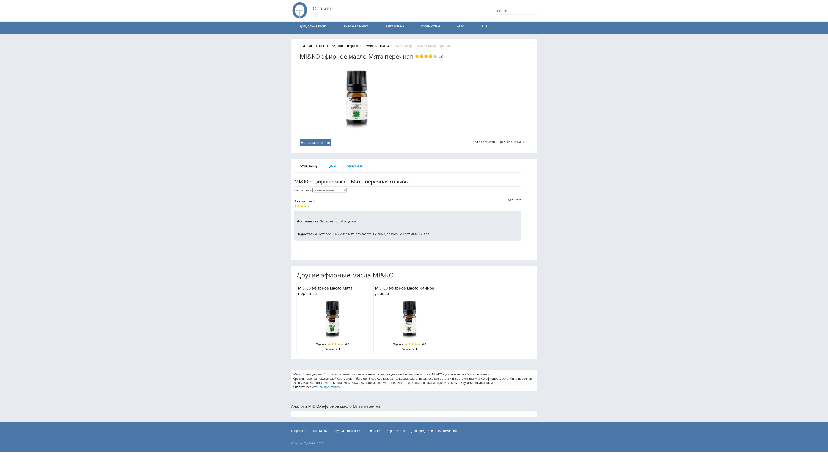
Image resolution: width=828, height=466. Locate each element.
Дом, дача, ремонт (313, 26)
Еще (484, 26)
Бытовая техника (356, 26)
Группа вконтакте (347, 431)
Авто (460, 26)
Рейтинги (373, 431)
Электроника (395, 26)
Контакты (320, 431)
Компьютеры (430, 26)
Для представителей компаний (434, 431)
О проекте (298, 431)
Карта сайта (396, 431)
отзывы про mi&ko (326, 387)
